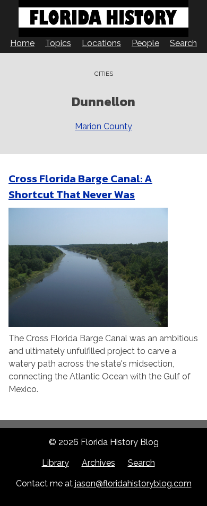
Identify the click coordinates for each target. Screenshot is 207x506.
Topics (58, 43)
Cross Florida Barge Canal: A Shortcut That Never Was (80, 186)
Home (22, 43)
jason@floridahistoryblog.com (133, 483)
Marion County (103, 126)
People (145, 43)
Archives (98, 463)
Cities (103, 73)
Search (183, 43)
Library (55, 463)
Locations (101, 43)
